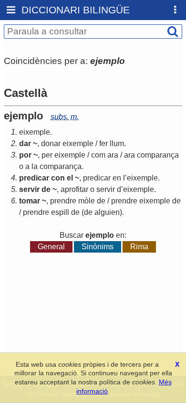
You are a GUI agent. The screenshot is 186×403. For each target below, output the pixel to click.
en (117, 178)
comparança (158, 155)
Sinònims (98, 247)
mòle (86, 201)
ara (112, 155)
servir (105, 189)
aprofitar (74, 189)
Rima (139, 247)
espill (60, 212)
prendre (63, 201)
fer (103, 143)
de (101, 201)
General (51, 247)
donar (51, 143)
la (34, 166)
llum (117, 143)
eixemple (34, 132)
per (46, 155)
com (98, 155)
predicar (97, 178)
